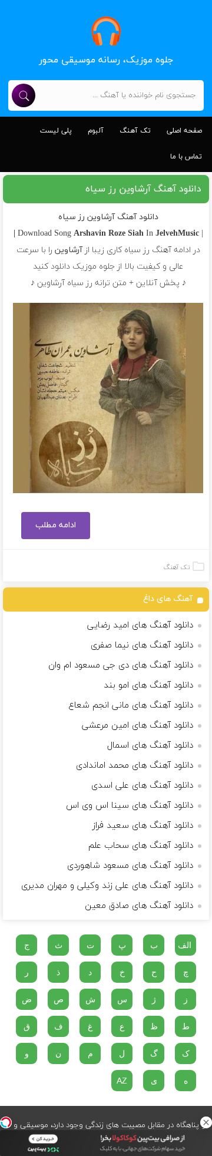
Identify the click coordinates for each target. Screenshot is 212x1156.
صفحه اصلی (184, 131)
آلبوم (96, 131)
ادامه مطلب (55, 525)
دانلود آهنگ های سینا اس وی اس (129, 806)
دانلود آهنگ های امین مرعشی (137, 725)
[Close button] (206, 1122)
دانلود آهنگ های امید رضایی (140, 625)
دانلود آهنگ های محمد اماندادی (134, 765)
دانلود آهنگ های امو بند (148, 685)
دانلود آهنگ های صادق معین (139, 906)
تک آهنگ (135, 131)
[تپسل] (6, 1122)
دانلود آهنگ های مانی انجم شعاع (130, 705)
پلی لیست (56, 131)
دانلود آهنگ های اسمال (150, 745)
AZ (122, 1080)
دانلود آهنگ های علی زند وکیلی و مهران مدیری (107, 886)
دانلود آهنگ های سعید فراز (142, 826)
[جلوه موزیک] (106, 31)
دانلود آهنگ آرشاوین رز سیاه (143, 189)
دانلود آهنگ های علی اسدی (142, 786)
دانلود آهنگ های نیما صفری (142, 645)
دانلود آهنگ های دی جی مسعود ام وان (120, 665)
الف (184, 945)
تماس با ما (186, 156)
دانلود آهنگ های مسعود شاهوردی (130, 866)
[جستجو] (23, 95)
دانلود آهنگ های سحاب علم (140, 846)
